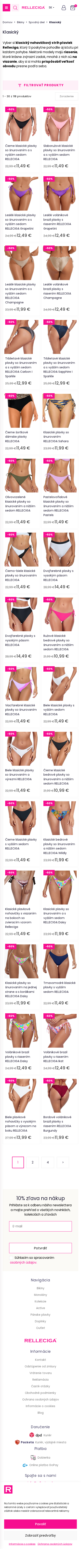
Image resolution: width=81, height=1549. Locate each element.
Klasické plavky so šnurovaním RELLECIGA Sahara (56, 436)
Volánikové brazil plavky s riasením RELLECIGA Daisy (17, 1056)
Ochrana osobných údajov (55, 1544)
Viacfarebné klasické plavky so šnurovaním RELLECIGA (21, 709)
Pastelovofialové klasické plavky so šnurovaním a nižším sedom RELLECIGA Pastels (58, 506)
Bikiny (20, 22)
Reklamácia (40, 1380)
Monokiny (40, 1295)
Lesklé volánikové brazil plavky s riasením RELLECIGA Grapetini (57, 222)
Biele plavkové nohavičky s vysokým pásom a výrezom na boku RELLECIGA (20, 1124)
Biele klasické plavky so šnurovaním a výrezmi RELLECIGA (19, 774)
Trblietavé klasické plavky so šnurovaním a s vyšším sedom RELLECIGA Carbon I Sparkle (21, 367)
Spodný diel (37, 22)
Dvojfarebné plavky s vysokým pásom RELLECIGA (58, 575)
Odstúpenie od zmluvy (40, 1366)
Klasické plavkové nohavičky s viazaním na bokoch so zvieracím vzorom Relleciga (20, 918)
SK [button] (50, 8)
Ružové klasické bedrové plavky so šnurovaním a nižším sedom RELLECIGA (58, 642)
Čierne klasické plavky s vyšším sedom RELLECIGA (21, 844)
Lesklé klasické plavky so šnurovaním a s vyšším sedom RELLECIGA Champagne (20, 293)
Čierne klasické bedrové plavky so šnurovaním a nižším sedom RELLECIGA (58, 777)
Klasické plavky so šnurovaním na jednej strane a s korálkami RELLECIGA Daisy (21, 989)
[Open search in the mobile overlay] (15, 8)
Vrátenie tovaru (40, 1373)
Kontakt (40, 1360)
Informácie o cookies (22, 1544)
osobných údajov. (23, 1262)
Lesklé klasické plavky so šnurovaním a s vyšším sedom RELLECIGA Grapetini (20, 222)
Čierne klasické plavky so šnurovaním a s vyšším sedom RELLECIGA (21, 152)
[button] (6, 7)
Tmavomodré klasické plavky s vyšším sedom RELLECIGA (59, 987)
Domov (7, 22)
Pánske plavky (40, 1315)
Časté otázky (40, 1386)
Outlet (40, 1328)
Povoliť (40, 1524)
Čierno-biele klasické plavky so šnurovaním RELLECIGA (21, 575)
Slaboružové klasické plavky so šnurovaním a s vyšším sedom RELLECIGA (59, 152)
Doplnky (40, 1321)
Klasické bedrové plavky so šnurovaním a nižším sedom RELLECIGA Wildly (59, 846)
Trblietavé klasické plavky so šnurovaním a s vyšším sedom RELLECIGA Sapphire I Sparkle (59, 367)
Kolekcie (40, 1301)
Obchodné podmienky (40, 1393)
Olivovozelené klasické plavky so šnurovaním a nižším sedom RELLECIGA (20, 504)
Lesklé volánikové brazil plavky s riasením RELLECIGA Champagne (57, 291)
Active (40, 1308)
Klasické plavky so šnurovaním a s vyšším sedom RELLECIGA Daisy (56, 916)
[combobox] (67, 96)
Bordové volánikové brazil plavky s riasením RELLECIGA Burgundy (57, 1124)
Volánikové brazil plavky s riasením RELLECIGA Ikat (55, 1056)
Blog (41, 1413)
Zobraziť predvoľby (40, 1535)
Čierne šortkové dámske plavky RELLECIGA (16, 436)
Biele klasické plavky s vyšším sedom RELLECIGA (58, 709)
